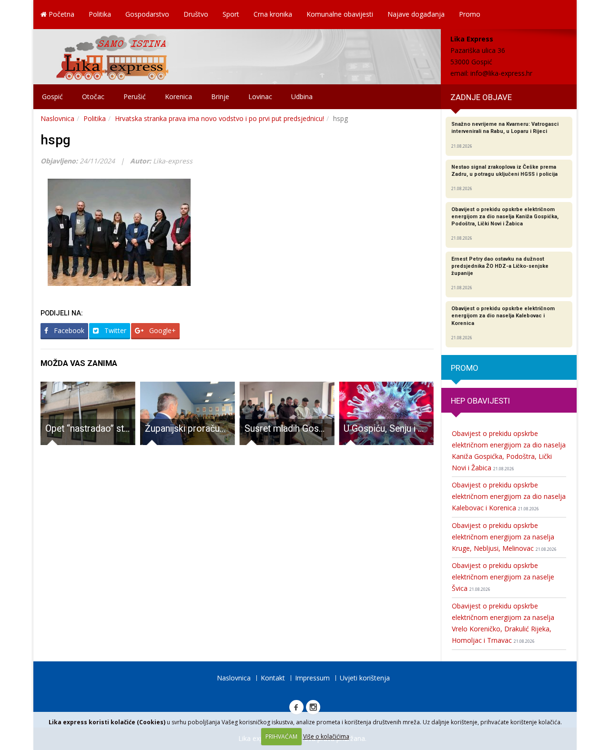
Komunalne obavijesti (339, 14)
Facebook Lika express (296, 707)
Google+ (161, 330)
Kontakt (273, 677)
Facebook (68, 330)
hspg (56, 140)
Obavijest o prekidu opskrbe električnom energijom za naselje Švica (503, 577)
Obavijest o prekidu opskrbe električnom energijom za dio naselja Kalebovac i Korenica (509, 496)
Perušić (134, 96)
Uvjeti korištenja (365, 677)
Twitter (114, 330)
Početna (60, 14)
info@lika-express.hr (501, 73)
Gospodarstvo (147, 14)
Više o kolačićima (326, 736)
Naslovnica (57, 118)
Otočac (93, 96)
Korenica (178, 96)
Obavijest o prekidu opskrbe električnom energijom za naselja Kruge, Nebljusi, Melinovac (504, 537)
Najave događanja (416, 14)
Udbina (302, 96)
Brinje (220, 96)
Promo (469, 14)
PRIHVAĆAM (281, 736)
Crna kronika (273, 14)
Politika (100, 14)
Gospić (52, 96)
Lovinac (260, 96)
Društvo (195, 14)
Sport (231, 14)
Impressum (312, 677)
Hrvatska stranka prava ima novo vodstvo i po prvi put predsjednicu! (219, 118)
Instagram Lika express (313, 707)
